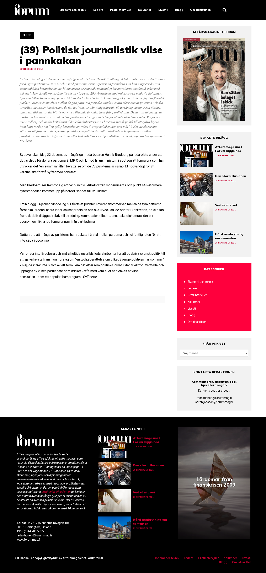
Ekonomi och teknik (72, 9)
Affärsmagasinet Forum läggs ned (228, 149)
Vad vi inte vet (226, 205)
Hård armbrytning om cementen (229, 236)
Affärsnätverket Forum (56, 491)
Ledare (98, 9)
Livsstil (163, 9)
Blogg (179, 9)
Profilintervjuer (120, 9)
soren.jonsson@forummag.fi (214, 402)
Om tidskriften (200, 9)
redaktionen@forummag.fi (214, 398)
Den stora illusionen (230, 176)
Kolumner (144, 9)
